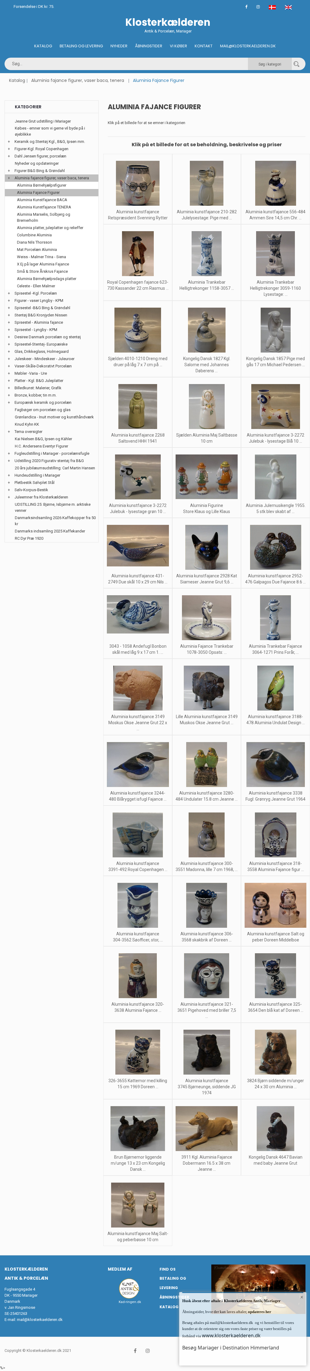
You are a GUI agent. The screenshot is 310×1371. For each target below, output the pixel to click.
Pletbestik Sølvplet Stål (34, 482)
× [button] (301, 1297)
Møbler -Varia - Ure (31, 373)
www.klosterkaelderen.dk (231, 1335)
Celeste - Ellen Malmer (36, 286)
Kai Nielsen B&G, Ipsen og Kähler (43, 439)
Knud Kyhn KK (27, 424)
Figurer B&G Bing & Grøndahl (40, 170)
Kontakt (204, 46)
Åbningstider (148, 46)
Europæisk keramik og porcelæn (43, 402)
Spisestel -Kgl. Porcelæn (36, 293)
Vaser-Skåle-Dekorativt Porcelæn (43, 366)
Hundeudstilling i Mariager (37, 475)
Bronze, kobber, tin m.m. (36, 395)
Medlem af (120, 1269)
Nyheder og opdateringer (37, 163)
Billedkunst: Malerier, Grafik (38, 388)
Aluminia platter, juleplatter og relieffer (50, 227)
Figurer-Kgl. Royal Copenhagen (41, 149)
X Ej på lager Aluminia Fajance (43, 264)
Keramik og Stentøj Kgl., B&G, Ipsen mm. (50, 141)
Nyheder (118, 46)
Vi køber (178, 46)
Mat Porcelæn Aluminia (37, 249)
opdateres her (259, 1311)
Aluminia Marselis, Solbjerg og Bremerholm (43, 217)
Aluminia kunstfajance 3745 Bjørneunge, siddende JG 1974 (207, 1086)
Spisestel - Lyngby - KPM (36, 329)
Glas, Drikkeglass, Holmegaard (42, 351)
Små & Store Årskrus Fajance (42, 271)
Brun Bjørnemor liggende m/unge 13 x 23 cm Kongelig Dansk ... (138, 1163)
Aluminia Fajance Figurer (38, 192)
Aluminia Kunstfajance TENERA (44, 207)
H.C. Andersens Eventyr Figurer (41, 446)
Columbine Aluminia (34, 235)
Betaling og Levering (81, 46)
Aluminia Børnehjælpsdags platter (46, 278)
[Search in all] (296, 64)
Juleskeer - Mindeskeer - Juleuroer (44, 358)
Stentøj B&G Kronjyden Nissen (41, 315)
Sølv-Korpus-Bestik (31, 490)
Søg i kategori (270, 64)
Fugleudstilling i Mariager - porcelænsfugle (52, 453)
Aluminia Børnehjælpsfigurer (41, 185)
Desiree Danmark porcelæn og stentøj (48, 337)
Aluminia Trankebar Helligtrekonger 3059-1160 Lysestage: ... (275, 288)
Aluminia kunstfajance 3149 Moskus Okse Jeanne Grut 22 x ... (137, 722)
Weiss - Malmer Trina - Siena (41, 257)
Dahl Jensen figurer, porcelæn (40, 156)
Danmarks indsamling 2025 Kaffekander (50, 531)
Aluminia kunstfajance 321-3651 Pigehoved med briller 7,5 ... (206, 1010)
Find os (168, 1269)
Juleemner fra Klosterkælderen (41, 497)
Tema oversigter (28, 431)
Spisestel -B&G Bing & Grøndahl (42, 308)
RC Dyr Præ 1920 (29, 538)
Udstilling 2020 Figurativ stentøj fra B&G (49, 460)
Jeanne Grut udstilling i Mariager (43, 121)
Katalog (43, 46)
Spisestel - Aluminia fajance (39, 322)
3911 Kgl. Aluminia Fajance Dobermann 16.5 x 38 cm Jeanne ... (206, 1163)
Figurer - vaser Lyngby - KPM (39, 300)
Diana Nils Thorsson (34, 242)
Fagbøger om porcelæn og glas (43, 409)
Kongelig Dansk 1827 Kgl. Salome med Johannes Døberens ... (206, 364)
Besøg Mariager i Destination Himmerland (230, 1347)
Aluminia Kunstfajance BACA (42, 200)
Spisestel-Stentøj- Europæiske (41, 344)
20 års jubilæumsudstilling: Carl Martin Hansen (55, 468)
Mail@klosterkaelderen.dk (248, 46)
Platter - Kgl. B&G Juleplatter (39, 380)
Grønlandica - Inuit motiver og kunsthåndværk (54, 417)
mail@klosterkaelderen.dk (40, 1319)
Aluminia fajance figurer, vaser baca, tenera (77, 80)
